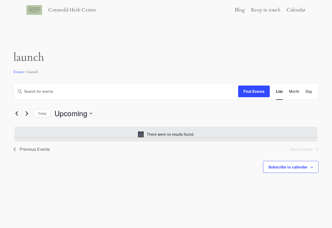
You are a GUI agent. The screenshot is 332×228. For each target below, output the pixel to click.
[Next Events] (27, 113)
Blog (240, 9)
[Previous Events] (16, 113)
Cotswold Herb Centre (72, 9)
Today (42, 113)
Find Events (254, 91)
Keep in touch (265, 9)
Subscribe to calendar (287, 167)
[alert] (166, 134)
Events (18, 71)
